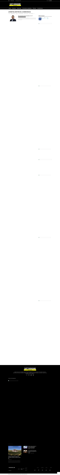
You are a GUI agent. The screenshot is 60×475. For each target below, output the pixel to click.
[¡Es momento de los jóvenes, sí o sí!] (12, 18)
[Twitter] (50, 0)
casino (9, 13)
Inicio (10, 8)
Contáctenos (40, 8)
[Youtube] (51, 0)
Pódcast (34, 8)
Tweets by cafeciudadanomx (12, 378)
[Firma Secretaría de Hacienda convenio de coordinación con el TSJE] (25, 451)
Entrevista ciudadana (27, 8)
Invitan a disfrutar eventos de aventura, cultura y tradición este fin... (14, 457)
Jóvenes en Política (31, 13)
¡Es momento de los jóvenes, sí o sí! (25, 15)
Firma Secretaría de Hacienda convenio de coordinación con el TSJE (32, 451)
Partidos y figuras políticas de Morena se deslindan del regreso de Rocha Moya (32, 447)
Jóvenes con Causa (26, 13)
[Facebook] (48, 0)
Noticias (14, 8)
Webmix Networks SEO (24, 474)
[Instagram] (49, 0)
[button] (47, 0)
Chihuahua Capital (13, 13)
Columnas (19, 8)
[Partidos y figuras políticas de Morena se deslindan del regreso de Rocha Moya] (25, 447)
